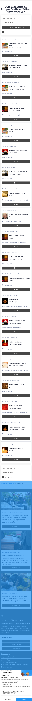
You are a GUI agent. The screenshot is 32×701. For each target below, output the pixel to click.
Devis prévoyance (16, 644)
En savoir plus (16, 526)
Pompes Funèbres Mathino (8, 657)
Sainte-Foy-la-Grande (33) (20, 200)
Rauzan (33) (7, 115)
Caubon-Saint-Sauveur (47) (11, 242)
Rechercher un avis (8, 22)
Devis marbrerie (16, 648)
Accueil (3, 483)
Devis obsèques (16, 641)
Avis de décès (10, 483)
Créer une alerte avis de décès (17, 27)
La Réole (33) (17, 221)
